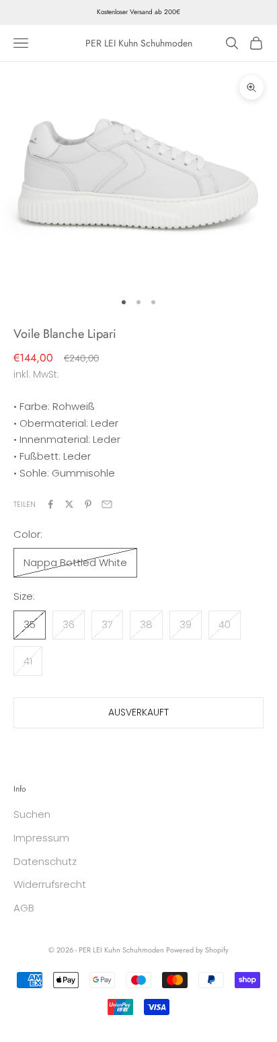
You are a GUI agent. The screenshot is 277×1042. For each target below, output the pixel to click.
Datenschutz (45, 861)
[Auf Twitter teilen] (69, 504)
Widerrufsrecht (49, 884)
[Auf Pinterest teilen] (88, 504)
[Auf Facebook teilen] (50, 504)
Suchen (31, 814)
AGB (23, 908)
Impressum (41, 838)
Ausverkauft (138, 712)
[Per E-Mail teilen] (107, 504)
